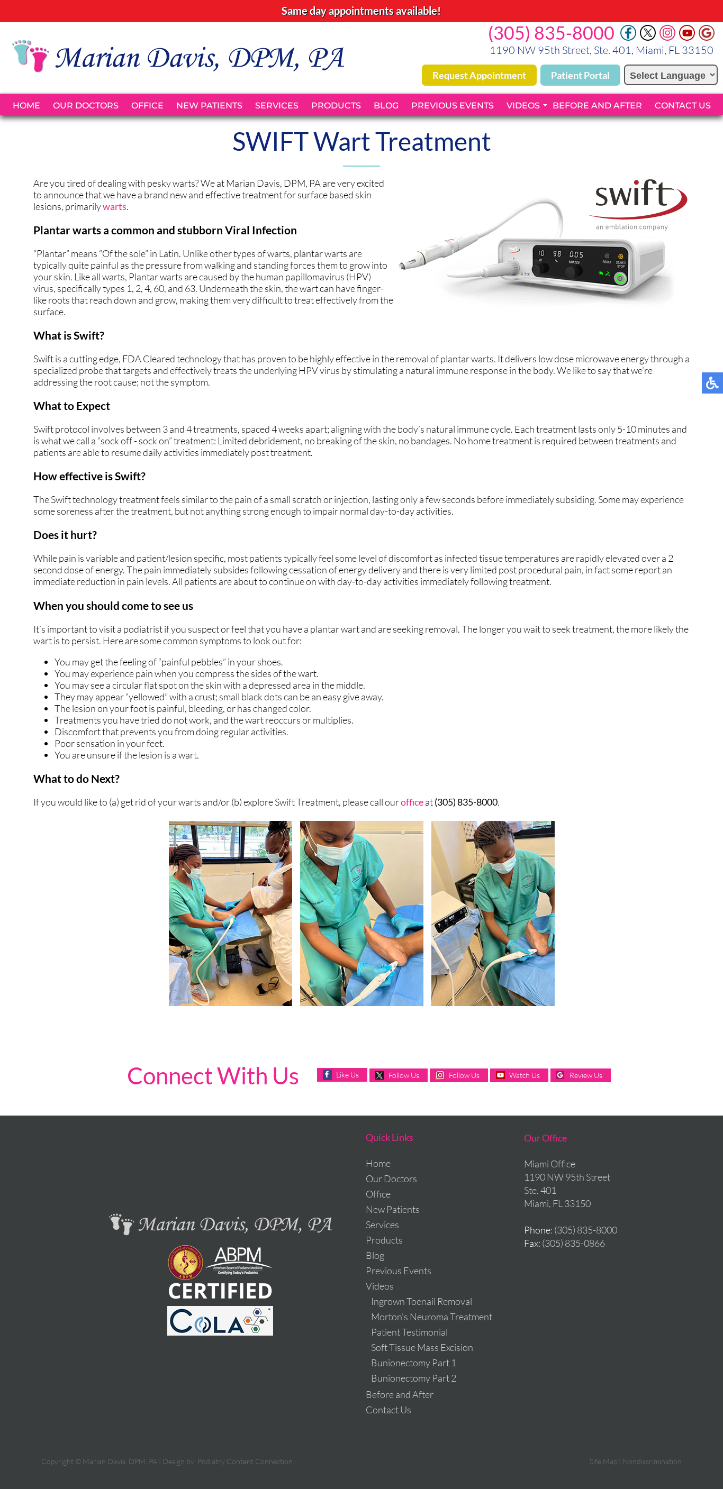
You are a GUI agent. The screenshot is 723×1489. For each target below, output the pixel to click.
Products (336, 106)
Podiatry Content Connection (245, 1461)
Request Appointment (479, 75)
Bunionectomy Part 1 (413, 1362)
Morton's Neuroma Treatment (431, 1316)
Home (26, 106)
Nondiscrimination (652, 1461)
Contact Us (683, 106)
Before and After (597, 106)
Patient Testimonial (409, 1332)
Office (147, 106)
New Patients (209, 106)
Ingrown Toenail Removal (421, 1301)
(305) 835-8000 (551, 32)
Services (277, 106)
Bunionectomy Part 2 (413, 1378)
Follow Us (403, 1075)
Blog (386, 106)
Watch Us (524, 1075)
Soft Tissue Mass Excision (422, 1347)
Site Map (603, 1461)
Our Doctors (86, 106)
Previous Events (452, 106)
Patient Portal (580, 75)
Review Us (586, 1075)
